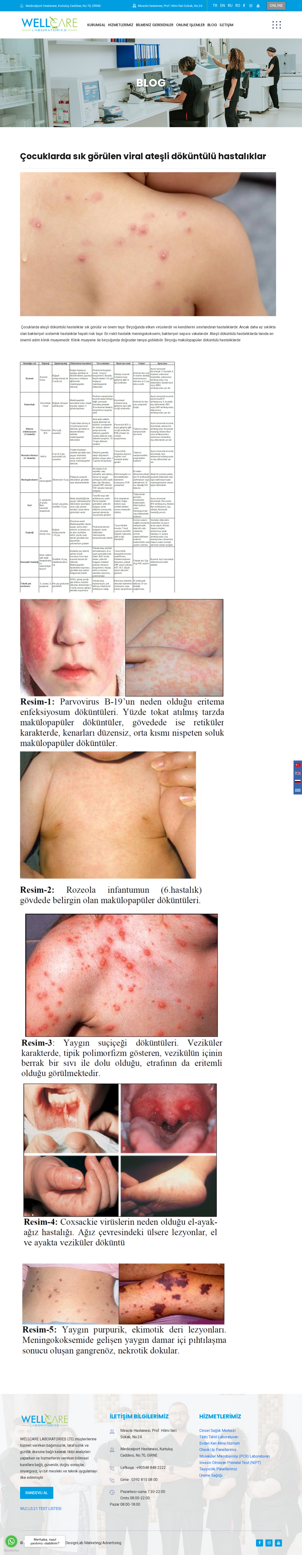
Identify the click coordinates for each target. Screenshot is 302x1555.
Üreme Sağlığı (210, 1475)
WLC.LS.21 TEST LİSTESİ (40, 1508)
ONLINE (276, 5)
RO (237, 5)
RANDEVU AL (36, 1493)
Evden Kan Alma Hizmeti (219, 1443)
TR (215, 5)
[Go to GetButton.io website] (11, 1550)
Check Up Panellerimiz (218, 1449)
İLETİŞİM (226, 24)
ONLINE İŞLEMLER (190, 24)
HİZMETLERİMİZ (120, 24)
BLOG (212, 24)
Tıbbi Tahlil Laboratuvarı (218, 1437)
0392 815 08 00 (144, 1479)
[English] (298, 773)
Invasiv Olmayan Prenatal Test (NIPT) (230, 1462)
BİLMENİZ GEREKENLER (154, 24)
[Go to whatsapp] (11, 1541)
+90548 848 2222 (151, 1467)
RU (230, 5)
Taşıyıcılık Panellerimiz (218, 1469)
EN (222, 5)
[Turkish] (298, 765)
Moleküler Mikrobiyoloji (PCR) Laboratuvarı (234, 1456)
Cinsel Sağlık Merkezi (217, 1430)
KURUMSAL (96, 24)
